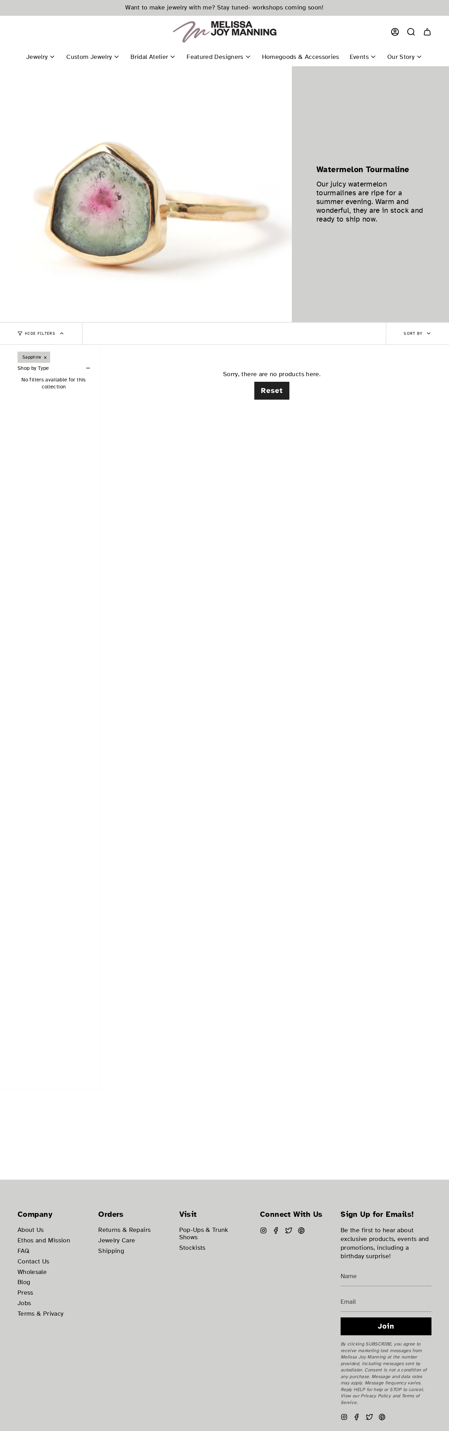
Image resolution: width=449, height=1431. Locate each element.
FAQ (23, 1251)
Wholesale (32, 1272)
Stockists (192, 1248)
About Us (31, 1230)
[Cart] (427, 32)
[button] (411, 32)
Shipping (111, 1251)
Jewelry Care (116, 1240)
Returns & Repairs (124, 1230)
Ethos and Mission (44, 1240)
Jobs (24, 1303)
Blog (24, 1282)
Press (25, 1292)
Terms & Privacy (40, 1313)
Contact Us (33, 1261)
